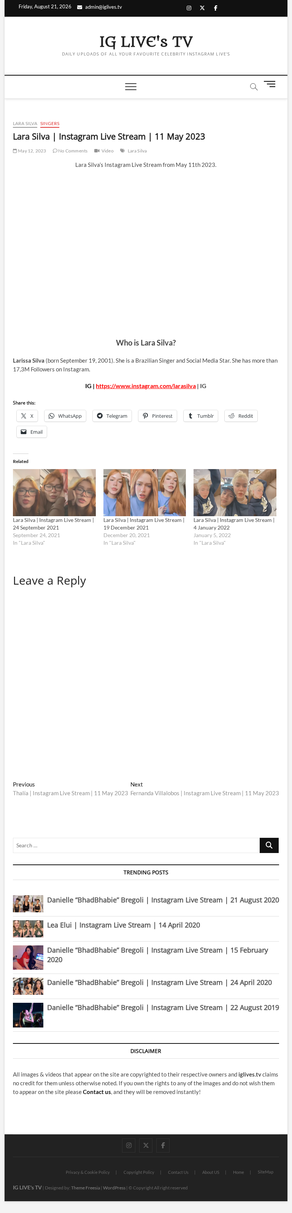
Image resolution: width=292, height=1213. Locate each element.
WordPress (114, 1188)
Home (238, 1172)
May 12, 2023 (31, 151)
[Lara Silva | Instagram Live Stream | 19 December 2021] (144, 492)
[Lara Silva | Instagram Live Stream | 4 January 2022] (235, 492)
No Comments (72, 151)
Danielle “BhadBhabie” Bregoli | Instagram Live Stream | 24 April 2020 (159, 982)
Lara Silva (25, 123)
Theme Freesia (85, 1188)
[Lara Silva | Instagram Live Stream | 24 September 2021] (54, 492)
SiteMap (265, 1171)
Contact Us (178, 1172)
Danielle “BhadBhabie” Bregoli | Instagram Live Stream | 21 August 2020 (163, 899)
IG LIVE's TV (146, 42)
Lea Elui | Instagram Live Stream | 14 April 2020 (123, 924)
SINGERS (49, 123)
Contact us (97, 1091)
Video (108, 151)
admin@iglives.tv (103, 7)
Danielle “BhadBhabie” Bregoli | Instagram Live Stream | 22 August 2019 (163, 1007)
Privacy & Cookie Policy (88, 1172)
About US (210, 1172)
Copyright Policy (139, 1172)
